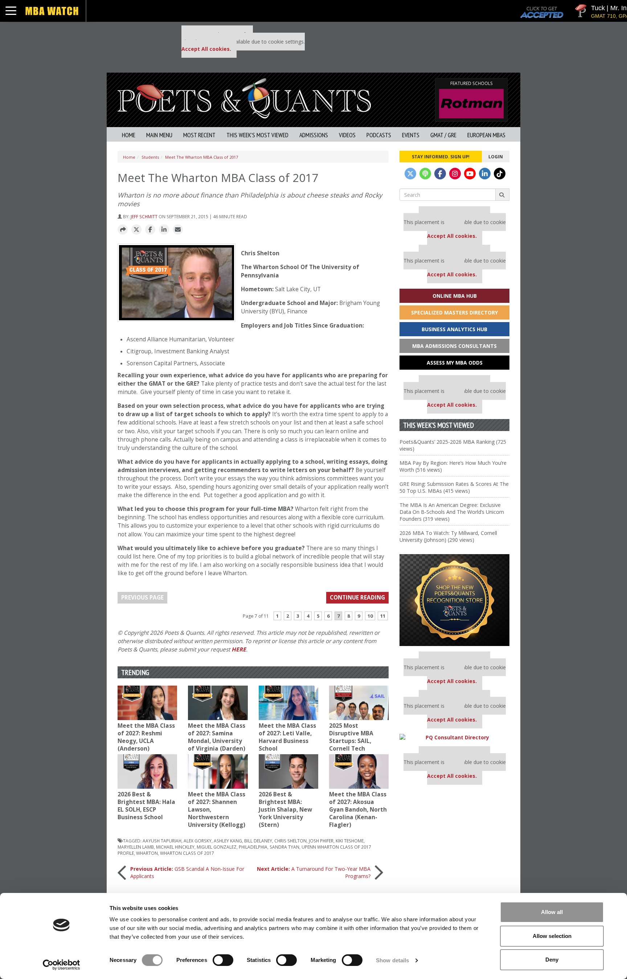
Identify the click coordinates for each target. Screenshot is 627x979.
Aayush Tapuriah (162, 841)
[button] (123, 230)
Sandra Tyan (284, 847)
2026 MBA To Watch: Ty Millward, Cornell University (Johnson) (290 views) (448, 536)
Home (128, 135)
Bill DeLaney (258, 841)
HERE (238, 649)
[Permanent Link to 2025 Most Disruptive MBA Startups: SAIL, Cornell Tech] (359, 703)
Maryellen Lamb (136, 847)
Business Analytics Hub (454, 329)
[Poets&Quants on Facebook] (440, 173)
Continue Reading (357, 597)
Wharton (147, 853)
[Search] (502, 194)
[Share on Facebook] (150, 230)
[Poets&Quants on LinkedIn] (485, 173)
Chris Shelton (290, 841)
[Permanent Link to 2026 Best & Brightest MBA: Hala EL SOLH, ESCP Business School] (147, 771)
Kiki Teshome (350, 841)
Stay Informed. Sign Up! (441, 156)
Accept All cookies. (206, 48)
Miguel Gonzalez (217, 847)
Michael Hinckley (175, 847)
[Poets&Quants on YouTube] (470, 173)
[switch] (223, 960)
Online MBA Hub (455, 295)
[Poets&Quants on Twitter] (410, 173)
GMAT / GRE (443, 135)
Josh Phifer (321, 841)
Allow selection (552, 936)
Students (150, 157)
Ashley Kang (228, 841)
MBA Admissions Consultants (454, 345)
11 (382, 616)
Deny (551, 959)
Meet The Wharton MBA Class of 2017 (201, 157)
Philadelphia (253, 847)
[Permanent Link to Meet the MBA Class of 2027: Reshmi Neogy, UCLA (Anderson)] (147, 703)
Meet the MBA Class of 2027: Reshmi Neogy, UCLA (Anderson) (146, 737)
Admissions (313, 135)
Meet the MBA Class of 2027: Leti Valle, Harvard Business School (287, 737)
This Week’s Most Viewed (257, 135)
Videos (347, 135)
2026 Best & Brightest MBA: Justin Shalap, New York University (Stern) (285, 810)
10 (370, 616)
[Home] (244, 97)
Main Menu (159, 135)
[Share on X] (136, 230)
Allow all (552, 912)
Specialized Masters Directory (454, 312)
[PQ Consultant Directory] (454, 737)
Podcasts (378, 135)
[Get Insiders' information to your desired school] (454, 600)
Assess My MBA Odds (455, 362)
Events (410, 135)
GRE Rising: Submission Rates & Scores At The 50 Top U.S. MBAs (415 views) (454, 487)
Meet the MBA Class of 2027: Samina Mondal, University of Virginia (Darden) (216, 737)
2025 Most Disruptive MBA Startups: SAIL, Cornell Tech (351, 737)
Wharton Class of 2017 (187, 853)
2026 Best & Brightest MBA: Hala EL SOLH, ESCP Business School (146, 806)
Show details (392, 960)
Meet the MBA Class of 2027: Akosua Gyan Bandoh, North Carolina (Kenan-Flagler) (358, 810)
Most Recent (199, 135)
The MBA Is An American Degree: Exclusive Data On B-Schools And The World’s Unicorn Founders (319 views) (451, 511)
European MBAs (486, 135)
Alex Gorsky (198, 841)
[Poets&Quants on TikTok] (499, 173)
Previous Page (142, 597)
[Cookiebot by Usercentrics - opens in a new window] (61, 964)
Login (495, 156)
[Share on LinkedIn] (164, 230)
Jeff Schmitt (144, 216)
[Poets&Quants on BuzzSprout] (425, 173)
